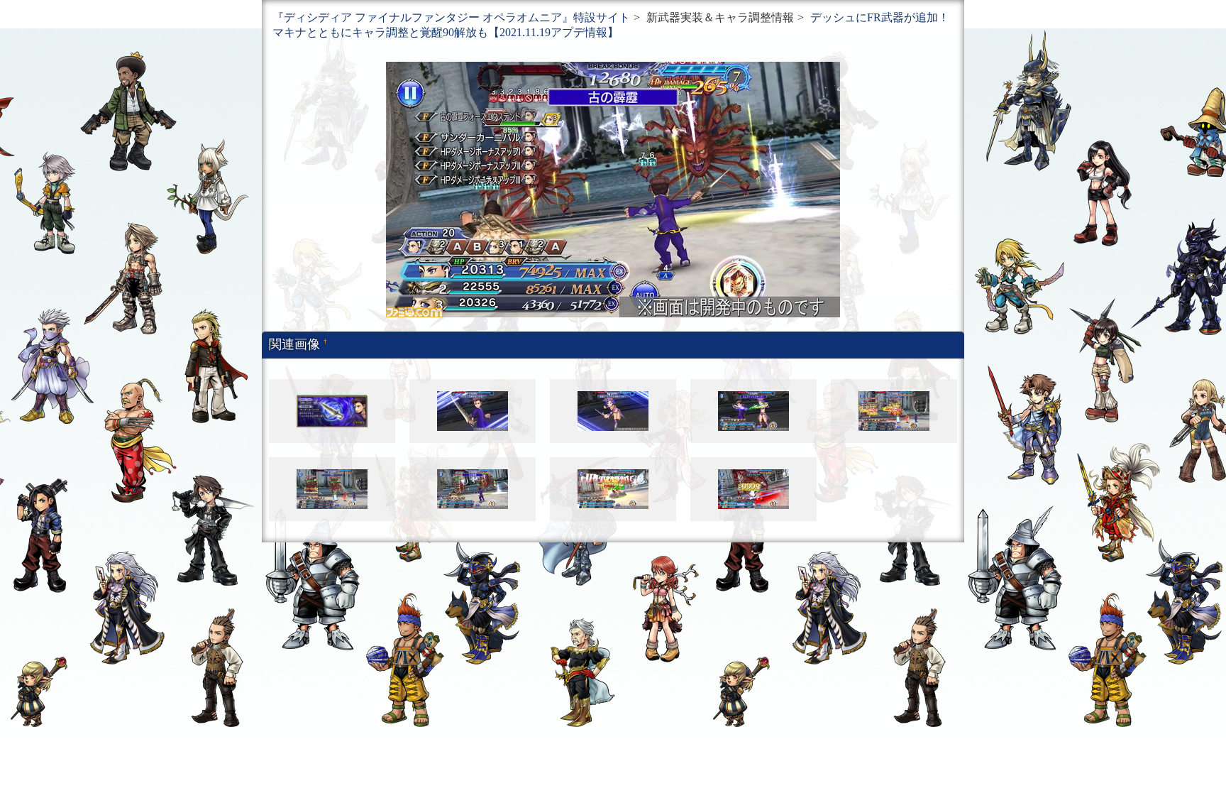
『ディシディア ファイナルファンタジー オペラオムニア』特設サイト (451, 17)
